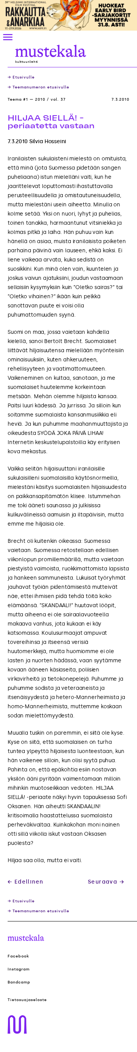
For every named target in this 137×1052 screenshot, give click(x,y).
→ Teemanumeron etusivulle (38, 87)
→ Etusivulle (21, 77)
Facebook (18, 956)
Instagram (19, 969)
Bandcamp (19, 982)
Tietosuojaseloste (27, 1000)
